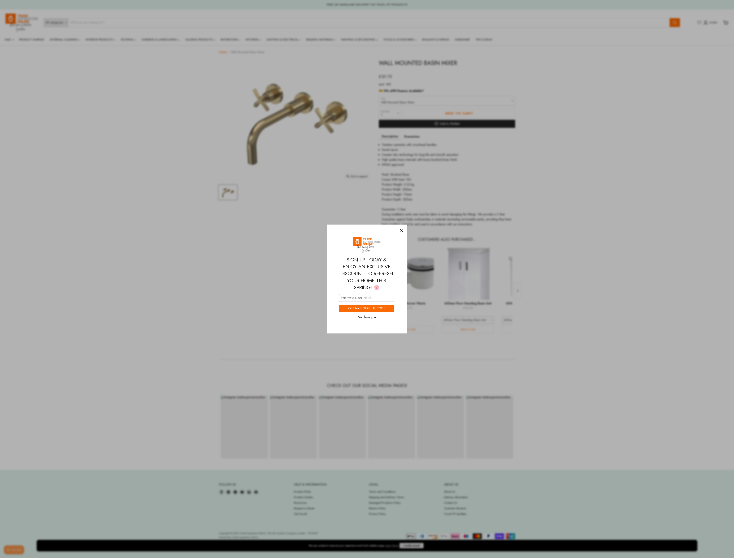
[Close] (401, 230)
